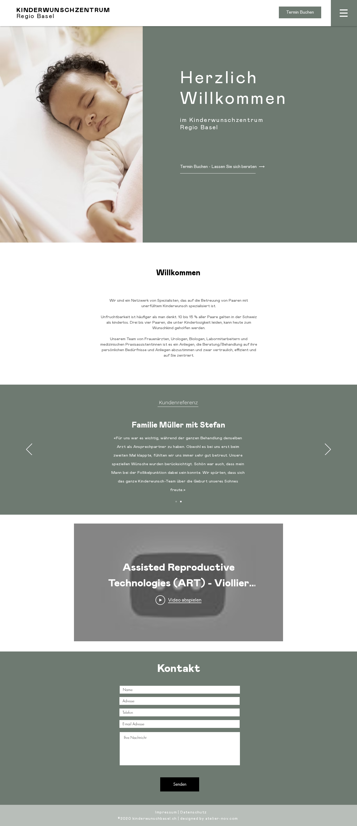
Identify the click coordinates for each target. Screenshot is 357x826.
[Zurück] (29, 449)
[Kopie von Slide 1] (181, 501)
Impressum (166, 812)
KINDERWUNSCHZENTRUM (63, 10)
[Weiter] (328, 449)
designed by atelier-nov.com (209, 819)
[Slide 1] (176, 501)
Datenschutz (193, 812)
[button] (344, 13)
